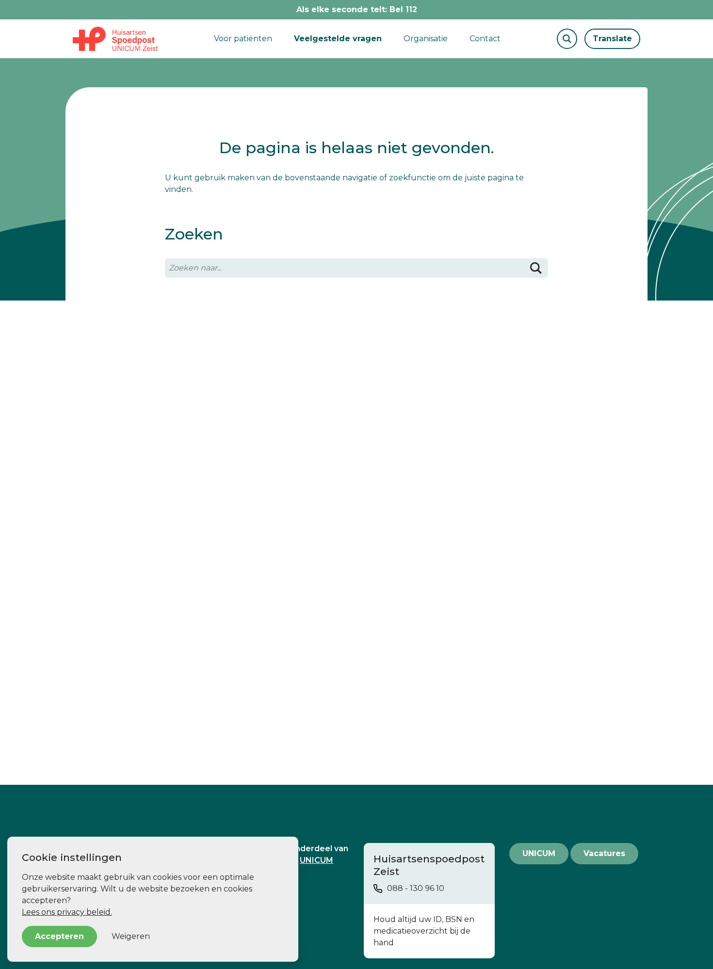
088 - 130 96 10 (415, 888)
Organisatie (426, 38)
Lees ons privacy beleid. (67, 912)
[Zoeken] (536, 268)
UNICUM (538, 853)
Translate (612, 38)
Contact (485, 38)
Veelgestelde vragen (338, 38)
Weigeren (131, 936)
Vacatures (604, 853)
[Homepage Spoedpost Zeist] (115, 39)
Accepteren (59, 936)
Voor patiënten (243, 38)
